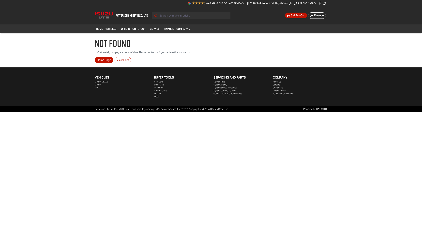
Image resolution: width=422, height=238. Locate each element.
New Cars (158, 81)
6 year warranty (220, 84)
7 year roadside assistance (225, 87)
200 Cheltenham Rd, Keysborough (271, 3)
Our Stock (138, 28)
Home (99, 28)
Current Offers (160, 90)
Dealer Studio (321, 109)
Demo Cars (159, 84)
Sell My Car (297, 15)
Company (182, 28)
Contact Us (278, 87)
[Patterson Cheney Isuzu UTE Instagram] (325, 3)
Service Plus (219, 81)
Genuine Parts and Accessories (227, 93)
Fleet (156, 96)
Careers (276, 84)
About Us (277, 81)
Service (154, 28)
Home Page (104, 60)
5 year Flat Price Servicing (225, 90)
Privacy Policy (279, 90)
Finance (319, 15)
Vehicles (111, 28)
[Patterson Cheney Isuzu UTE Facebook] (320, 3)
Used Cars (158, 87)
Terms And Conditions (283, 93)
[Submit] (155, 15)
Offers (125, 28)
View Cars (123, 60)
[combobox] (191, 15)
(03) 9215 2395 (307, 3)
